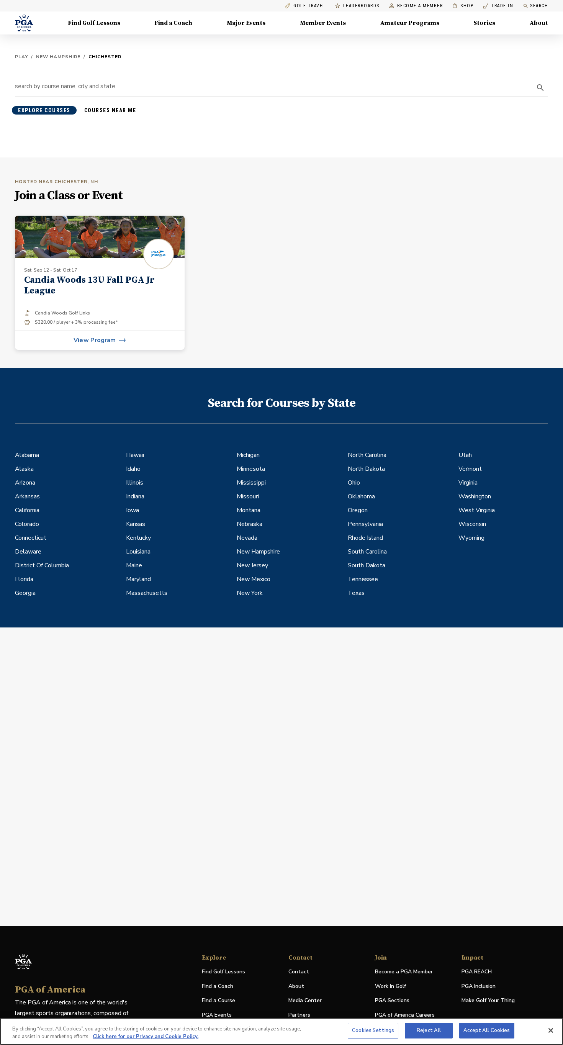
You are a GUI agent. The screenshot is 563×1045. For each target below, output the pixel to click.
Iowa (132, 510)
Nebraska (249, 524)
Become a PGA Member (404, 971)
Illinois (134, 482)
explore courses (44, 110)
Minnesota (251, 469)
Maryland (138, 579)
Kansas (135, 524)
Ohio (354, 482)
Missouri (248, 496)
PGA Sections (392, 1000)
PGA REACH (477, 972)
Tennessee (363, 579)
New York (250, 593)
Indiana (135, 496)
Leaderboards (361, 5)
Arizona (25, 482)
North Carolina (367, 455)
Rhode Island (365, 538)
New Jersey (252, 565)
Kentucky (138, 538)
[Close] (550, 1030)
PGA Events (217, 1015)
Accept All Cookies (486, 1030)
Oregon (358, 510)
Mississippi (251, 482)
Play (21, 57)
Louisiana (138, 551)
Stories (484, 23)
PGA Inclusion (479, 986)
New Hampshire (58, 57)
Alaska (24, 469)
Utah (465, 455)
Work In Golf (390, 986)
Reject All (429, 1030)
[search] (540, 87)
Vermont (470, 469)
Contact (298, 971)
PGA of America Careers (405, 1015)
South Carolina (367, 551)
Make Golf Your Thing (488, 1001)
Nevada (247, 538)
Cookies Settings (373, 1030)
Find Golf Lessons (94, 23)
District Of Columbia (42, 565)
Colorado (27, 524)
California (27, 510)
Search (539, 5)
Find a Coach (173, 23)
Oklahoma (361, 496)
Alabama (27, 455)
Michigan (248, 455)
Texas (356, 593)
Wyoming (471, 538)
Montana (248, 510)
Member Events (323, 23)
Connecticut (30, 538)
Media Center (305, 1001)
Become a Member (420, 5)
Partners (299, 1015)
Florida (24, 579)
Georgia (25, 593)
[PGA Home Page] (24, 22)
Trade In (498, 5)
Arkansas (27, 496)
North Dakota (366, 469)
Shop (462, 5)
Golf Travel (309, 5)
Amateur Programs (409, 23)
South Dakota (366, 565)
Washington (474, 496)
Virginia (468, 482)
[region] (281, 1031)
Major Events (246, 23)
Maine (134, 565)
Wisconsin (472, 524)
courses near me (110, 110)
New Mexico (253, 579)
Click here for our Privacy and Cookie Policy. (145, 1036)
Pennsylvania (365, 524)
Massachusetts (146, 593)
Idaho (133, 469)
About (539, 23)
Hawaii (135, 455)
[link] (100, 283)
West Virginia (476, 510)
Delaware (28, 551)
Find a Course (218, 1000)
